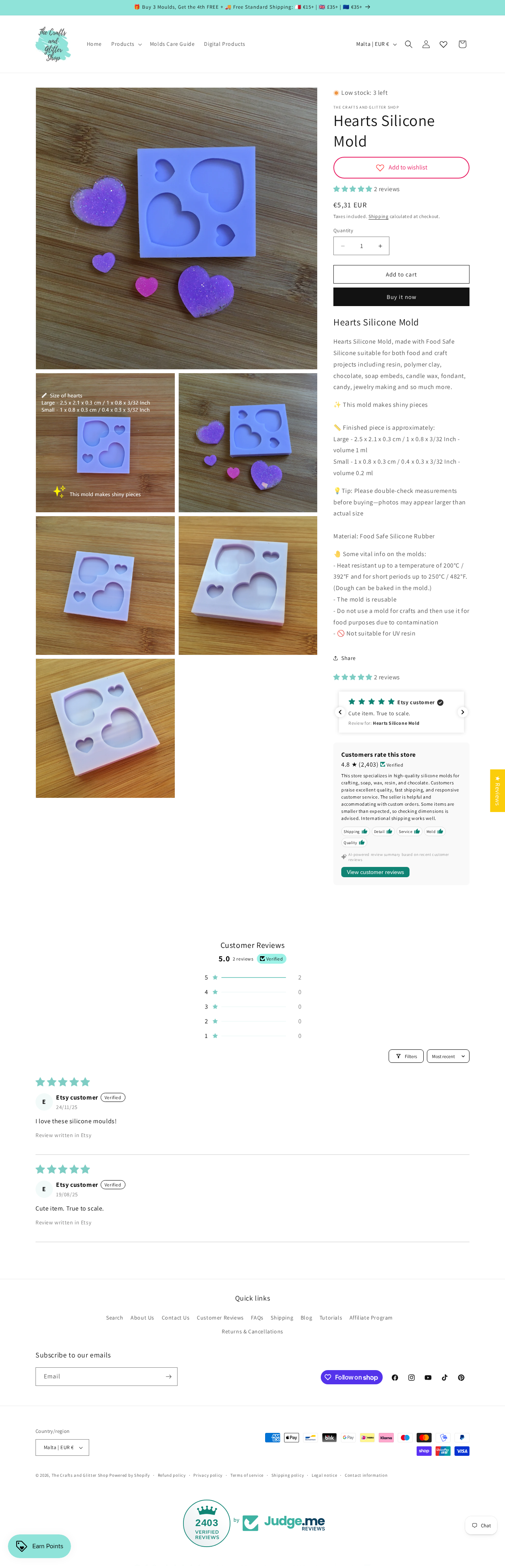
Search (114, 1317)
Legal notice (324, 1475)
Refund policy (172, 1475)
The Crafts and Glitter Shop (80, 1475)
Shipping (378, 216)
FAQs (257, 1317)
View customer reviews (375, 872)
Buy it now (402, 297)
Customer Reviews (220, 1317)
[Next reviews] (463, 712)
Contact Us (176, 1317)
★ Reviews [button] (498, 790)
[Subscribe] (168, 1376)
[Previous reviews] (340, 712)
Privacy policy (208, 1475)
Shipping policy (287, 1475)
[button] (126, 44)
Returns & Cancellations (252, 1331)
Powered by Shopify (129, 1475)
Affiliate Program (371, 1317)
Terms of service (247, 1475)
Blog (306, 1317)
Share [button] (348, 658)
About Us (142, 1317)
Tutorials (331, 1317)
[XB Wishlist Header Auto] (443, 44)
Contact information (366, 1475)
